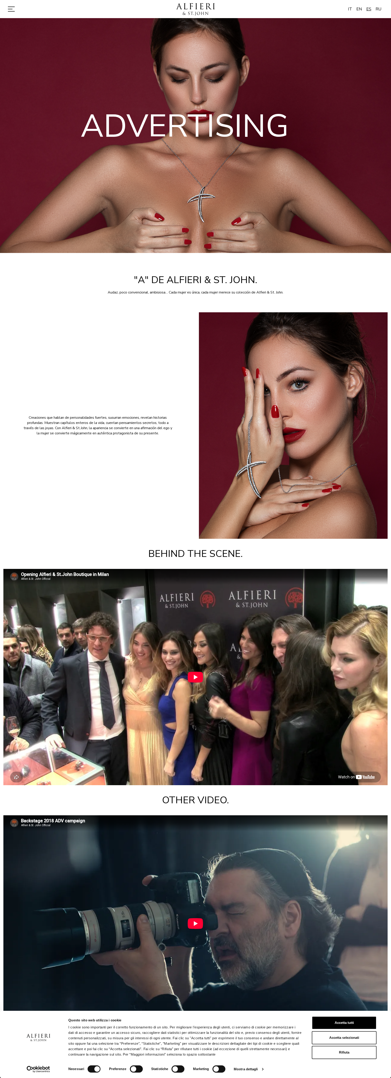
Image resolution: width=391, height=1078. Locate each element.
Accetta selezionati (344, 1038)
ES (368, 9)
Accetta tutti (344, 1023)
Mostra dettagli (246, 1069)
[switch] (136, 1069)
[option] (195, 135)
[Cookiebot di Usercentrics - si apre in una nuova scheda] (38, 1069)
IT (350, 9)
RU (378, 9)
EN (359, 9)
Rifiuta (344, 1052)
